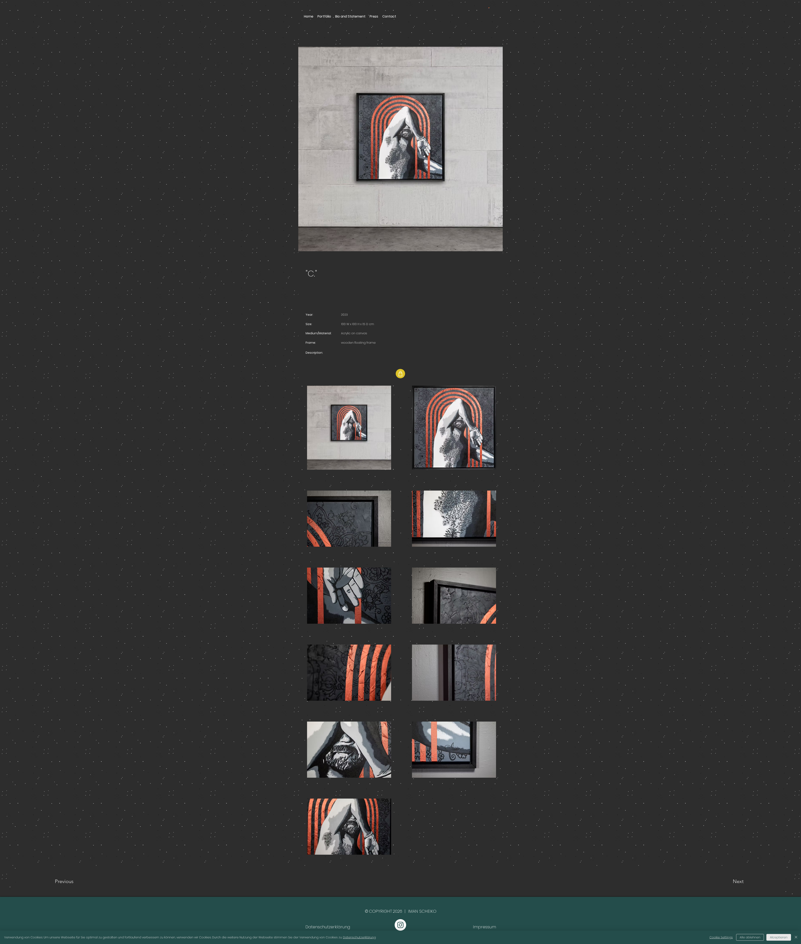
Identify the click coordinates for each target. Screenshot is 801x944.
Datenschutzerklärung (359, 937)
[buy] (400, 373)
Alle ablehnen (750, 937)
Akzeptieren (778, 937)
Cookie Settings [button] (721, 937)
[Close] (795, 937)
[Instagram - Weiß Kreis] (400, 925)
